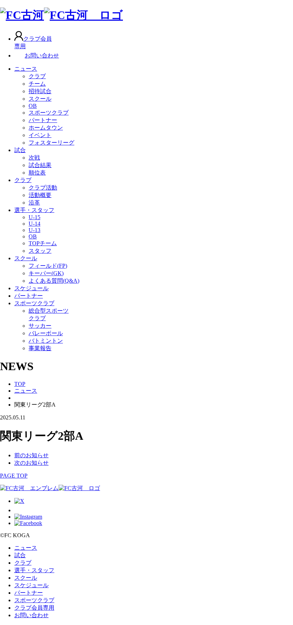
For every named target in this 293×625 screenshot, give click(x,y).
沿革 (34, 203)
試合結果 (40, 165)
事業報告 (40, 348)
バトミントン (46, 341)
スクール (40, 99)
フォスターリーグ (51, 143)
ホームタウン (46, 128)
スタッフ (40, 251)
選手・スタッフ (34, 210)
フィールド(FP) (48, 266)
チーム (37, 84)
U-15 (34, 217)
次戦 (34, 158)
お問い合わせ (42, 55)
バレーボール (46, 333)
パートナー (43, 120)
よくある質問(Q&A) (54, 281)
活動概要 (40, 195)
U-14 (34, 224)
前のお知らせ (31, 455)
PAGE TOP (14, 476)
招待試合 (40, 91)
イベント (40, 135)
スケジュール (31, 288)
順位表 (37, 173)
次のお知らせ (31, 463)
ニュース (25, 69)
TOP (19, 384)
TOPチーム (43, 243)
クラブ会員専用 (34, 608)
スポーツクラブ (49, 113)
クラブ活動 (43, 188)
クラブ (37, 76)
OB (33, 106)
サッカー (40, 326)
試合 (20, 150)
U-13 (34, 230)
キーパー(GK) (46, 273)
